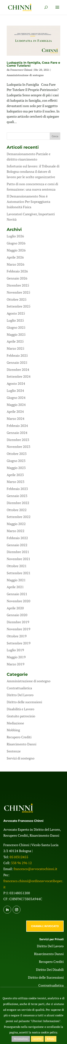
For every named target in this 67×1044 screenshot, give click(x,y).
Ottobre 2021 (17, 566)
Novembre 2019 (18, 629)
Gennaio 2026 (17, 278)
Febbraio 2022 (17, 538)
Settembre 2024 (19, 376)
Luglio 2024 (15, 390)
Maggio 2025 (16, 334)
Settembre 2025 (19, 306)
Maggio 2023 (16, 467)
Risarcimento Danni (21, 744)
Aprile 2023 (15, 475)
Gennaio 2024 (17, 432)
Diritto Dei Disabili (50, 969)
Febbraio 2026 (17, 271)
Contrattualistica (19, 688)
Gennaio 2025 (17, 362)
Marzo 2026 (15, 264)
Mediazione (15, 723)
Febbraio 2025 (17, 355)
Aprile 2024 (15, 411)
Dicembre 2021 (18, 552)
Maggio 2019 (16, 657)
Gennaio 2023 (17, 496)
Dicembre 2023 (18, 439)
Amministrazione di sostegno (25, 75)
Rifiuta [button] (50, 1038)
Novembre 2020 (18, 601)
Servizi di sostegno (20, 758)
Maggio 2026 (16, 250)
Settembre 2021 (19, 573)
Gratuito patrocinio (21, 716)
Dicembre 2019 (18, 622)
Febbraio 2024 (17, 425)
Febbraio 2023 (17, 488)
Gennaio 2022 (17, 545)
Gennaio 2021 (17, 594)
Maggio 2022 (16, 524)
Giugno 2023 (16, 460)
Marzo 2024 (15, 418)
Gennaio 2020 (17, 615)
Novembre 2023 (18, 446)
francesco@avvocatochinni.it (35, 869)
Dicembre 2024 (18, 369)
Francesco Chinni (21, 69)
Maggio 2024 (16, 404)
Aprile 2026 (15, 257)
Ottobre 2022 (17, 510)
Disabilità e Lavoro (20, 709)
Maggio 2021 (16, 580)
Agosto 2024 (16, 383)
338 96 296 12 (21, 863)
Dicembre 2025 (18, 285)
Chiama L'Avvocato (45, 926)
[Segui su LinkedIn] (7, 910)
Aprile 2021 (15, 587)
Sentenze (14, 751)
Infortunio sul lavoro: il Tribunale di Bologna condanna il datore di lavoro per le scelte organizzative (33, 171)
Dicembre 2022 (18, 503)
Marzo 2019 (15, 664)
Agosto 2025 (16, 313)
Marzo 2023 (15, 481)
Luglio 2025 (15, 320)
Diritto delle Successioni (46, 977)
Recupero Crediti (19, 737)
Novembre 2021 (18, 559)
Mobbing (13, 730)
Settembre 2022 (19, 516)
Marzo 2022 (15, 531)
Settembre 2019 (19, 643)
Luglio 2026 (15, 236)
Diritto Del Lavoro (20, 695)
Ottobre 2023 (17, 453)
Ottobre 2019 (17, 636)
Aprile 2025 (15, 341)
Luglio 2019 (15, 650)
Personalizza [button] (21, 1038)
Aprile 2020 (15, 608)
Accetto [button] (37, 1038)
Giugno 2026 (16, 243)
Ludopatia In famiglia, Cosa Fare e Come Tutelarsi (33, 64)
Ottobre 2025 (17, 299)
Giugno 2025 (16, 327)
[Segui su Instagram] (16, 910)
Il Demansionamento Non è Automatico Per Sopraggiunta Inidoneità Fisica (28, 201)
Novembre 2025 (18, 292)
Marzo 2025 (15, 348)
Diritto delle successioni (24, 702)
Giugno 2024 (16, 397)
